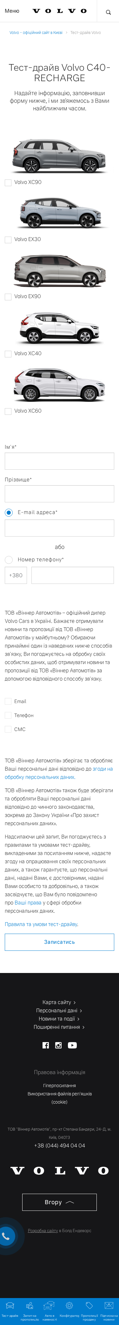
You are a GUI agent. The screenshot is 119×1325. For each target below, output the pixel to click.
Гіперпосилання (59, 1085)
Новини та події (57, 1018)
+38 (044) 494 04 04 (59, 1145)
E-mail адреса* (9, 513)
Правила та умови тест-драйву (41, 924)
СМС (20, 729)
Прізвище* (18, 479)
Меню (12, 11)
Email (20, 701)
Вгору (54, 1202)
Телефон (24, 715)
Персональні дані (57, 1010)
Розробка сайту (43, 1230)
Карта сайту (57, 1002)
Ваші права (28, 902)
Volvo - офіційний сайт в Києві (36, 32)
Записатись (59, 942)
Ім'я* (11, 447)
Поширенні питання (57, 1027)
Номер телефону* (41, 559)
